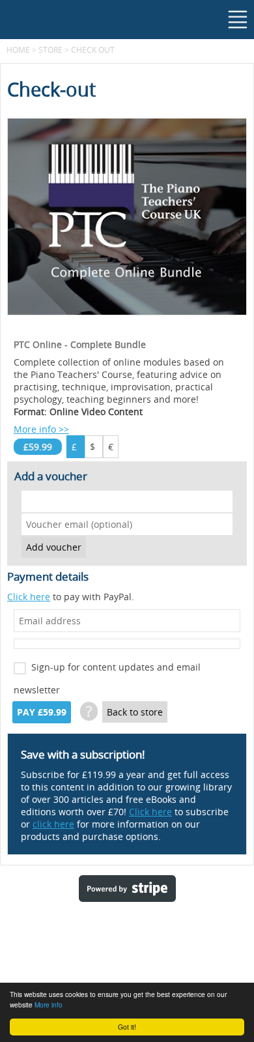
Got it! (127, 1027)
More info (49, 1004)
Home (18, 49)
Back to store (135, 712)
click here (53, 824)
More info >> (41, 429)
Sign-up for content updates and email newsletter (107, 669)
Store (50, 49)
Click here (28, 596)
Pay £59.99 (41, 712)
